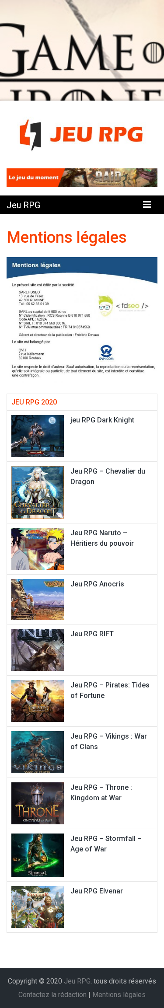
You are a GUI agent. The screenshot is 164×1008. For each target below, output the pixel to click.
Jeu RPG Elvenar (96, 891)
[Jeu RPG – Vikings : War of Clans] (37, 751)
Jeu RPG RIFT (92, 634)
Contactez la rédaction (52, 995)
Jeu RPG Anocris (97, 584)
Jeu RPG (23, 205)
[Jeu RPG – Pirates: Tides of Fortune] (37, 700)
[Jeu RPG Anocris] (37, 599)
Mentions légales (119, 995)
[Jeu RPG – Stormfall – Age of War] (37, 854)
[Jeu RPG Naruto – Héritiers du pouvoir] (37, 548)
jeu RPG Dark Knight (102, 420)
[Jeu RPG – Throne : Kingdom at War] (37, 803)
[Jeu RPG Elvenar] (37, 906)
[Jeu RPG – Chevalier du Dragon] (37, 492)
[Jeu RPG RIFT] (37, 649)
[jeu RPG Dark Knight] (37, 435)
